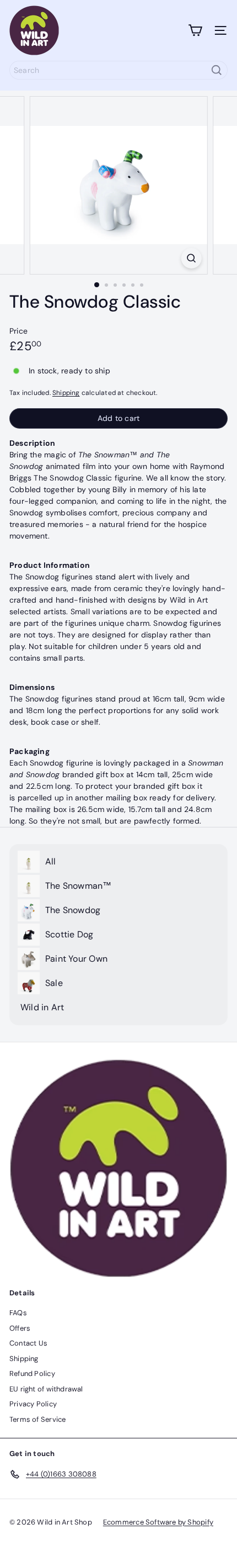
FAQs (18, 1312)
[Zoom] (191, 258)
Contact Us (28, 1343)
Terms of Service (37, 1419)
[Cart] (195, 30)
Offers (19, 1328)
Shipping (66, 392)
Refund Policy (32, 1373)
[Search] (217, 70)
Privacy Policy (33, 1404)
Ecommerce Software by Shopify (158, 1522)
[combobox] (118, 70)
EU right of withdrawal (46, 1389)
